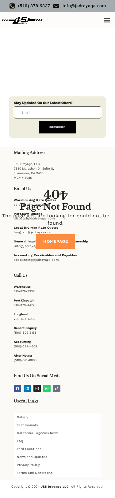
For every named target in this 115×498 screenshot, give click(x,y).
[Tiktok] (56, 388)
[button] (107, 20)
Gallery (23, 417)
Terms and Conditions (34, 472)
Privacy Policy (28, 464)
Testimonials (27, 425)
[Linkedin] (27, 388)
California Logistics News (38, 433)
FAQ (20, 441)
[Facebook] (17, 388)
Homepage (55, 241)
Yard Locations (29, 449)
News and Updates (32, 457)
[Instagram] (37, 388)
